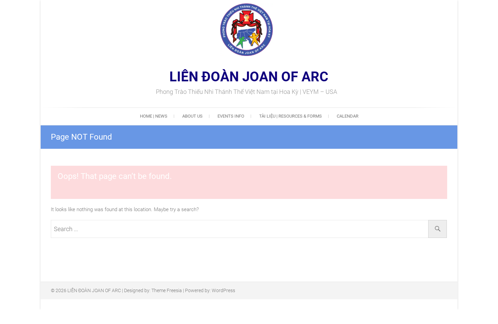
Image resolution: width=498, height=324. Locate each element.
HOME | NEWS (153, 116)
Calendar (347, 116)
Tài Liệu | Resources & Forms (290, 116)
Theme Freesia (166, 290)
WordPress (223, 290)
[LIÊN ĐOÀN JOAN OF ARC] (225, 29)
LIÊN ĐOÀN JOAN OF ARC (248, 77)
